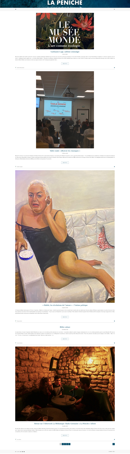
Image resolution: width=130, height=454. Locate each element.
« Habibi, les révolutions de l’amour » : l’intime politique (65, 305)
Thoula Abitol (19, 321)
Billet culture (65, 327)
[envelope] (22, 451)
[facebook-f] (15, 451)
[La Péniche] (65, 4)
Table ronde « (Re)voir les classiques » (65, 151)
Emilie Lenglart (20, 166)
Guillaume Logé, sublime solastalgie (65, 52)
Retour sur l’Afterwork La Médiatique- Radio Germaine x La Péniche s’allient (65, 423)
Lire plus (65, 63)
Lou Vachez (19, 439)
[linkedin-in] (20, 451)
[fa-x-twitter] (17, 451)
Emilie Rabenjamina (20, 67)
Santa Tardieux (20, 342)
